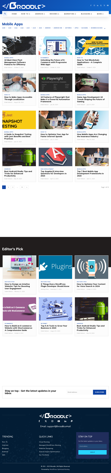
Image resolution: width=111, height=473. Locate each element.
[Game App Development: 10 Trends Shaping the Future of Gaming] (92, 82)
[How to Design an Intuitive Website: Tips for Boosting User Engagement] (19, 267)
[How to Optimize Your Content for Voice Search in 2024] (91, 267)
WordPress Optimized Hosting (59, 469)
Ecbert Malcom (8, 67)
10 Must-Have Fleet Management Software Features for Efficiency (15, 62)
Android (48, 28)
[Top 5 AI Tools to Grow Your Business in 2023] (55, 309)
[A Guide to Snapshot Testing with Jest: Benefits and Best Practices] (19, 120)
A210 (34, 28)
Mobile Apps (8, 57)
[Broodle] (27, 5)
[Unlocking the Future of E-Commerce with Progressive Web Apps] (55, 45)
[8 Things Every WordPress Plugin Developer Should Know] (55, 267)
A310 (40, 28)
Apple (76, 28)
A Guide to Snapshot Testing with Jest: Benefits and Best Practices (17, 136)
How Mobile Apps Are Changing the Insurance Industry (92, 135)
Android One (58, 28)
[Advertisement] (55, 216)
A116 (21, 28)
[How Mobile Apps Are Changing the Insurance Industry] (92, 120)
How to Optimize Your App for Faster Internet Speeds (55, 135)
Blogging (85, 28)
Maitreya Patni (45, 289)
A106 (3, 28)
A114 (15, 28)
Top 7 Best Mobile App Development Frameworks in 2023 (90, 173)
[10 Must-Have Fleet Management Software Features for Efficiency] (19, 45)
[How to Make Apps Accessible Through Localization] (19, 82)
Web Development (47, 169)
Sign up (92, 452)
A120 (28, 28)
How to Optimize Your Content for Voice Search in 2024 (91, 285)
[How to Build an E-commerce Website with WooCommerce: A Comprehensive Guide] (19, 309)
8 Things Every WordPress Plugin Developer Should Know (55, 285)
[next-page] (27, 187)
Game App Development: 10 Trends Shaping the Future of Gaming (91, 99)
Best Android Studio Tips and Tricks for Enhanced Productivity (18, 173)
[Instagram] (94, 5)
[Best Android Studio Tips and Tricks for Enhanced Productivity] (19, 157)
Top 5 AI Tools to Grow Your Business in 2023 (54, 327)
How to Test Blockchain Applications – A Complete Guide (89, 62)
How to (80, 57)
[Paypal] (71, 421)
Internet (44, 323)
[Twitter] (45, 421)
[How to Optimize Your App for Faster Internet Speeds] (55, 120)
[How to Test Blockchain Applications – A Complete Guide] (92, 45)
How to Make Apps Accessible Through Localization (18, 98)
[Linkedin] (97, 5)
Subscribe (99, 392)
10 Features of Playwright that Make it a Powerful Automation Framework (55, 99)
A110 (9, 28)
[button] (5, 14)
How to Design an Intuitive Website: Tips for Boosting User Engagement (17, 286)
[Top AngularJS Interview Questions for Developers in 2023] (55, 157)
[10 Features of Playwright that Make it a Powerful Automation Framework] (55, 82)
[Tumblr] (101, 5)
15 (22, 187)
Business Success (96, 28)
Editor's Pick (9, 281)
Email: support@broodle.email (55, 426)
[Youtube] (108, 5)
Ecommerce (45, 57)
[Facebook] (91, 5)
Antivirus (68, 28)
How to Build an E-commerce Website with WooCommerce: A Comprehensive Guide (18, 328)
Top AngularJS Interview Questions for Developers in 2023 (54, 173)
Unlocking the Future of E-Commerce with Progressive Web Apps (54, 62)
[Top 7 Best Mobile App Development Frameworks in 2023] (92, 157)
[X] (104, 5)
